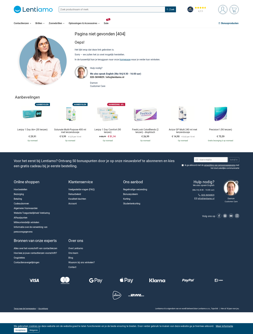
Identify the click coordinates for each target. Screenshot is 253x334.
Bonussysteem (130, 194)
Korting (126, 199)
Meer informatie (224, 326)
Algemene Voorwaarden (26, 208)
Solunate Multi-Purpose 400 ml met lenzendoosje (70, 130)
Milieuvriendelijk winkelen (26, 222)
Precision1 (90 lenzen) (220, 129)
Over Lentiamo (75, 248)
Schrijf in (234, 159)
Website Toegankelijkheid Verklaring (32, 213)
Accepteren (20, 330)
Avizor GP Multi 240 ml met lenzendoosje (183, 130)
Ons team (73, 253)
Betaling (18, 199)
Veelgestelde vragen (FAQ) (81, 189)
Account (72, 203)
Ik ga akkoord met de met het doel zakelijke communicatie (212, 166)
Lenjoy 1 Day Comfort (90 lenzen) (107, 130)
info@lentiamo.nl (115, 77)
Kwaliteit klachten (77, 199)
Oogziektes (19, 257)
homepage (125, 59)
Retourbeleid (74, 194)
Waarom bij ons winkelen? (81, 262)
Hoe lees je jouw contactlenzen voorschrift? (35, 253)
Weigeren (33, 330)
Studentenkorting (131, 203)
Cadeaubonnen (21, 203)
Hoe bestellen (20, 189)
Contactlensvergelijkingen (26, 262)
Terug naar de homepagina (25, 308)
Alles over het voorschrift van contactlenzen (35, 248)
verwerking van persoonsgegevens (219, 165)
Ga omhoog (43, 308)
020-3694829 (97, 77)
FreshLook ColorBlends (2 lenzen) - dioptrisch (145, 130)
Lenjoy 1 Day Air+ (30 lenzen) (32, 129)
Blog (70, 257)
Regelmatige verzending (135, 189)
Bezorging (19, 194)
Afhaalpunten (20, 217)
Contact (72, 267)
